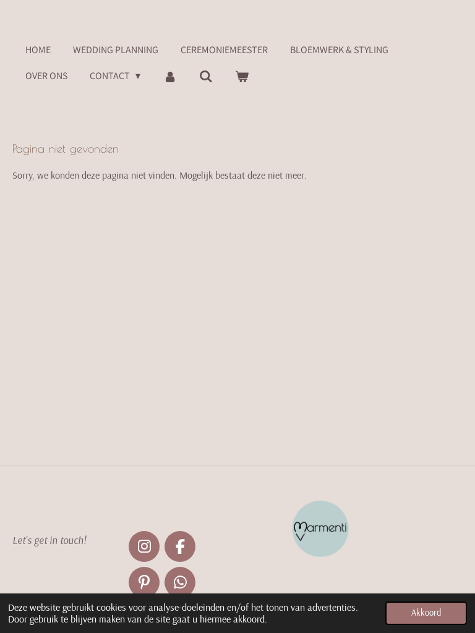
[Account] (169, 76)
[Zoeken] (206, 76)
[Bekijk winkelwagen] (242, 76)
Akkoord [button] (426, 612)
